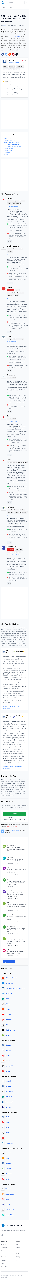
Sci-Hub (7, 1204)
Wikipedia (8, 1081)
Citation (5, 66)
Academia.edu (9, 1153)
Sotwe (7, 999)
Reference (12, 66)
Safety (18, 552)
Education (16, 295)
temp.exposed (9, 983)
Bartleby (8, 1107)
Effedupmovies (10, 1030)
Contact (3, 1260)
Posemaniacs (9, 1091)
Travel (16, 549)
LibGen (7, 1158)
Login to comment (9, 962)
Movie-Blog (8, 993)
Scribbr (7, 1061)
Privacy (18, 1257)
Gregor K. (5, 25)
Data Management (22, 462)
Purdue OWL (9, 1066)
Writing (9, 203)
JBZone (7, 1004)
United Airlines (12, 547)
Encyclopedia (18, 512)
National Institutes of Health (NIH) (15, 988)
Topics (3, 1251)
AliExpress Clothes (11, 978)
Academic (10, 251)
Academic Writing (8, 69)
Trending (4, 1248)
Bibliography (20, 66)
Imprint (18, 1248)
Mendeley (8, 1050)
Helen (8, 879)
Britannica (8, 1097)
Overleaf (8, 1168)
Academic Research (12, 462)
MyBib (7, 1133)
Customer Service (12, 552)
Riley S (8, 949)
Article (7, 1199)
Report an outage (12, 826)
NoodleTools (9, 1143)
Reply (16, 853)
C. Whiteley (10, 857)
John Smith (10, 914)
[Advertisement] (14, 114)
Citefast (9, 287)
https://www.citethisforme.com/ (15, 62)
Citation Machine (13, 246)
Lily (8, 902)
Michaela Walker (11, 845)
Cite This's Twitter (14, 830)
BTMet (7, 1009)
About (17, 1244)
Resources (24, 512)
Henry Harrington (11, 926)
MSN (6, 1025)
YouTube (8, 1014)
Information (10, 512)
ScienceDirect (9, 1194)
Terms (17, 1260)
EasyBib (9, 198)
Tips (2, 1263)
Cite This (17, 36)
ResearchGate (9, 1215)
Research (17, 69)
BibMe (9, 336)
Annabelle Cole (11, 891)
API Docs (4, 1266)
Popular (3, 1244)
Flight (21, 549)
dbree (7, 1035)
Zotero (9, 416)
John (8, 938)
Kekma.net (8, 1020)
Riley (8, 867)
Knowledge (10, 509)
